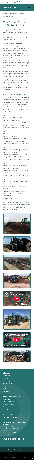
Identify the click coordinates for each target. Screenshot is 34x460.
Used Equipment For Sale (10, 417)
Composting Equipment (16, 14)
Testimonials (6, 375)
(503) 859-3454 (17, 1)
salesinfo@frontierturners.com (11, 435)
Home (5, 14)
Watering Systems (8, 414)
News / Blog (6, 381)
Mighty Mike (6, 399)
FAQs (4, 386)
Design (22, 450)
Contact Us (6, 391)
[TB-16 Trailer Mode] (17, 329)
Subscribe (5, 388)
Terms (10, 450)
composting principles (19, 202)
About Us (6, 373)
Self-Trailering (7, 412)
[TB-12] (17, 233)
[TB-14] (17, 288)
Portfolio (5, 378)
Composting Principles (9, 383)
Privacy (16, 450)
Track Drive (6, 409)
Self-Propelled (7, 407)
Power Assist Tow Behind (10, 404)
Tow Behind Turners (8, 401)
